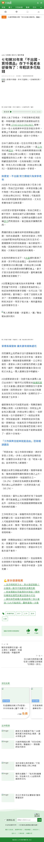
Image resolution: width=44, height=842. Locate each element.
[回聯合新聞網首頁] (3, 3)
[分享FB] (5, 11)
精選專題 (28, 829)
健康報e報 (11, 820)
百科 (34, 7)
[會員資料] (38, 3)
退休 (11, 150)
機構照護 (37, 382)
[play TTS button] (11, 112)
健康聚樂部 (18, 829)
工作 (39, 146)
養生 (10, 7)
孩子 (6, 221)
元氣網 (8, 55)
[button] (41, 7)
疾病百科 (36, 829)
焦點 (3, 7)
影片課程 (6, 701)
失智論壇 (19, 7)
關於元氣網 (9, 829)
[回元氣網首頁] (8, 2)
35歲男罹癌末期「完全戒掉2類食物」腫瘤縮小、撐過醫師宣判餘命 (24, 17)
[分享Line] (16, 11)
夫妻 (27, 257)
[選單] (41, 3)
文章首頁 (21, 833)
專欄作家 (29, 833)
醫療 (27, 7)
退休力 (14, 55)
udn (3, 55)
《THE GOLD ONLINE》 (22, 124)
